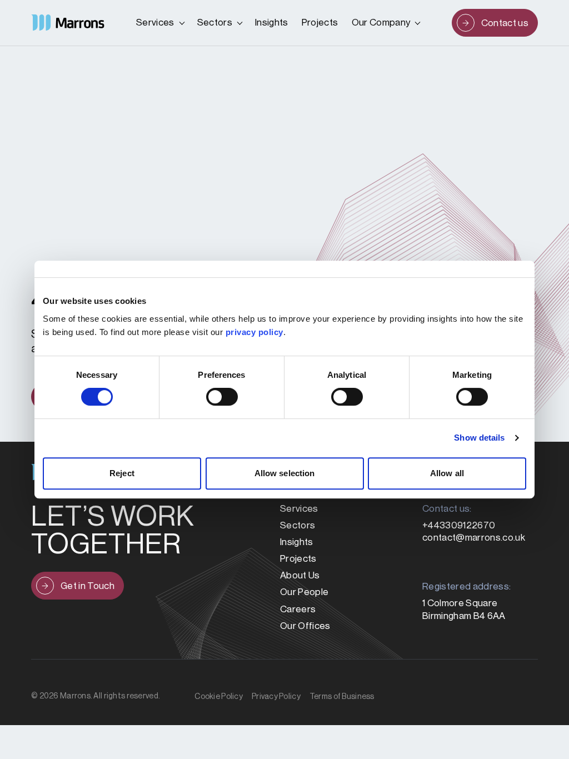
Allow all (447, 473)
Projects (320, 22)
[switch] (222, 397)
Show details (479, 437)
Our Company (381, 22)
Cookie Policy (218, 697)
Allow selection (284, 473)
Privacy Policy (276, 697)
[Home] (67, 22)
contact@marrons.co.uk (473, 537)
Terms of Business (342, 697)
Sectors (214, 22)
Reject (121, 473)
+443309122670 (458, 525)
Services (155, 22)
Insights (271, 22)
